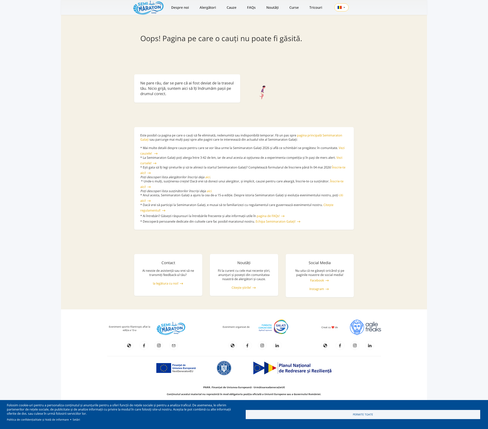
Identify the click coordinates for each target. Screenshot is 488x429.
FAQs (251, 7)
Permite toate (363, 414)
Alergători (208, 7)
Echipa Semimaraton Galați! (275, 221)
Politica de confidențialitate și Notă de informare (38, 419)
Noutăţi (272, 7)
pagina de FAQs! (268, 216)
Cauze (231, 7)
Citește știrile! (241, 287)
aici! (143, 201)
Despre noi (180, 7)
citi (341, 195)
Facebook (317, 280)
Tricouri (315, 7)
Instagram (316, 289)
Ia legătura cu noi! (165, 283)
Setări (76, 419)
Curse (294, 7)
